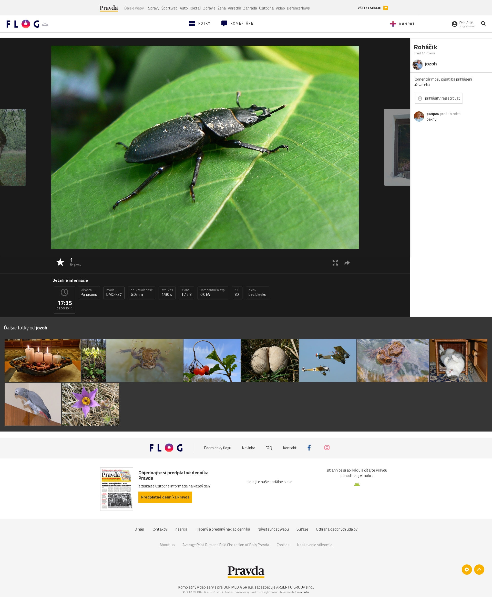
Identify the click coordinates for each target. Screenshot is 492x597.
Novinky (248, 448)
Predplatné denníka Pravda (165, 497)
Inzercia (181, 529)
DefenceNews (298, 8)
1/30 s (167, 292)
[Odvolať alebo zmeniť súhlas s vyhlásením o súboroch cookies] (467, 569)
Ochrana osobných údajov (336, 529)
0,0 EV (212, 292)
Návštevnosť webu (273, 529)
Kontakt (290, 448)
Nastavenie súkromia (314, 544)
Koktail (195, 8)
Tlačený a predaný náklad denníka (222, 529)
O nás (139, 529)
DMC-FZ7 (114, 292)
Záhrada (250, 8)
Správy (153, 8)
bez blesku (257, 292)
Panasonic (89, 292)
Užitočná (266, 8)
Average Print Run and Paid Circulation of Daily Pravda (225, 544)
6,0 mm (141, 292)
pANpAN (433, 113)
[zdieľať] (347, 262)
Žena (222, 8)
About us (167, 544)
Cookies (283, 544)
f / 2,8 (186, 292)
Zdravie (209, 8)
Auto (184, 8)
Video (280, 8)
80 (237, 292)
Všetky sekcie (370, 7)
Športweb (169, 8)
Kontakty (159, 529)
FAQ (269, 448)
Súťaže (302, 529)
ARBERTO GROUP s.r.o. (294, 587)
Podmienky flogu (217, 448)
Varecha (234, 8)
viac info (303, 592)
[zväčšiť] (335, 262)
